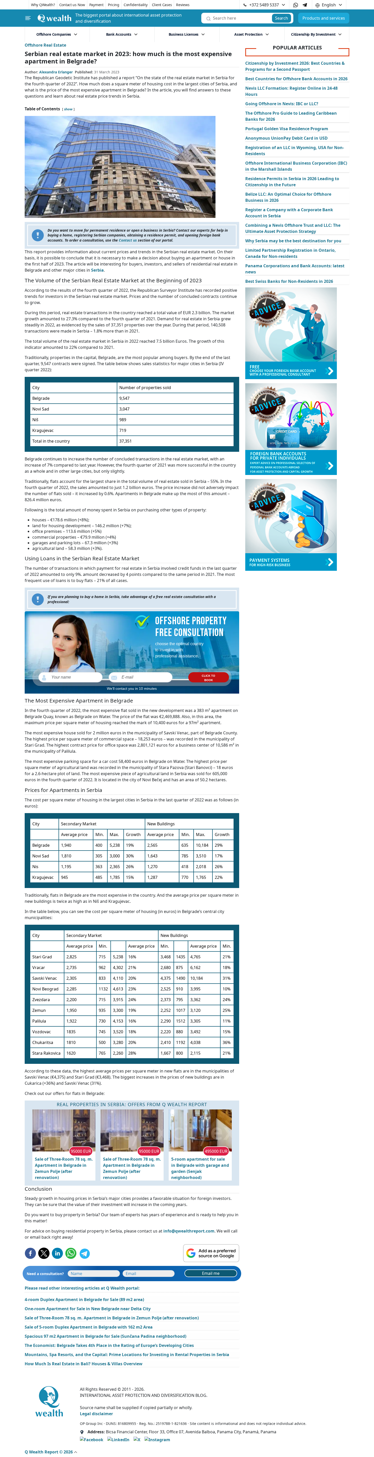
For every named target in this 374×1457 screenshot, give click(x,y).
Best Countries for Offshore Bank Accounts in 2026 (296, 79)
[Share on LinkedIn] (57, 1253)
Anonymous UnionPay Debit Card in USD (286, 138)
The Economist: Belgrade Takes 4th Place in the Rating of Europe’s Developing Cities (109, 1345)
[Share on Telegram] (84, 1253)
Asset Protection (248, 34)
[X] (137, 1439)
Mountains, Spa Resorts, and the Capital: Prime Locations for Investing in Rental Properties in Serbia (127, 1354)
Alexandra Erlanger (56, 72)
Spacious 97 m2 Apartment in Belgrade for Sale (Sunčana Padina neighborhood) (105, 1336)
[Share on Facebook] (30, 1253)
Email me (211, 1273)
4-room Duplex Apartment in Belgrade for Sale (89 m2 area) (84, 1299)
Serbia (97, 270)
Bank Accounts (118, 34)
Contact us (127, 240)
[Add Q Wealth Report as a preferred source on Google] (211, 1253)
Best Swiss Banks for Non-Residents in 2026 (289, 281)
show (68, 109)
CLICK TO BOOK (208, 678)
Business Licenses (183, 34)
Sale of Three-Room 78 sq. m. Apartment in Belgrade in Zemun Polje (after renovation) (64, 1168)
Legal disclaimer (96, 1413)
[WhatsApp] (295, 5)
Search (281, 18)
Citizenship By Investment (313, 34)
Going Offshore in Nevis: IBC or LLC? (281, 104)
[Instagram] (157, 1439)
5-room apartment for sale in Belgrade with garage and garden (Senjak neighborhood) (200, 1168)
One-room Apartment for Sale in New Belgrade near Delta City (88, 1309)
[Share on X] (44, 1253)
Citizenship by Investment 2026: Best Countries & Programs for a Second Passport (295, 66)
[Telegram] (305, 5)
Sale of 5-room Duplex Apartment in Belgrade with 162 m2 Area (89, 1327)
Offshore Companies (53, 34)
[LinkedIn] (118, 1439)
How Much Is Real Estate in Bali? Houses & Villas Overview (83, 1364)
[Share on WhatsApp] (71, 1253)
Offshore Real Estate (45, 45)
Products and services (324, 18)
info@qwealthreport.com (188, 1231)
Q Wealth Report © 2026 (49, 1452)
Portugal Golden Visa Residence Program (286, 128)
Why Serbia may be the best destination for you (293, 241)
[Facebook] (91, 1439)
